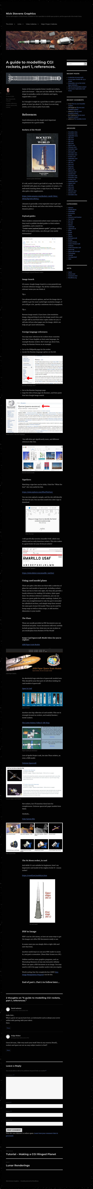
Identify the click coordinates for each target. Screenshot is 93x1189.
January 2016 (72, 193)
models (8, 103)
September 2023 (73, 136)
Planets (70, 236)
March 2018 (71, 151)
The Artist (9, 24)
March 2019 (71, 145)
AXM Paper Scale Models (31, 644)
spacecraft (14, 105)
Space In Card (27, 688)
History (70, 225)
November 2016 (72, 177)
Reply (8, 1028)
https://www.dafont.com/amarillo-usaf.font (38, 573)
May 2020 (71, 139)
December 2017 (72, 153)
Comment (10, 1075)
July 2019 (70, 141)
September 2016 (73, 181)
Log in (70, 272)
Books (70, 215)
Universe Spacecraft (29, 763)
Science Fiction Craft (74, 244)
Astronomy (71, 213)
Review (70, 240)
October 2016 (72, 179)
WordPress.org (72, 278)
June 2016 (71, 187)
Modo (70, 230)
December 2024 (72, 132)
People (70, 232)
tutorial (8, 107)
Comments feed (72, 276)
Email (8, 1111)
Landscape (71, 227)
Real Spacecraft (10, 99)
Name (8, 1102)
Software (70, 246)
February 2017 (72, 172)
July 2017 (70, 162)
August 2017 (71, 160)
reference (14, 103)
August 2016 (71, 183)
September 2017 (72, 158)
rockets (8, 105)
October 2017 (72, 157)
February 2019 (72, 147)
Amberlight (71, 211)
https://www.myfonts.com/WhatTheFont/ (37, 492)
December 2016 (72, 175)
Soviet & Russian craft (74, 247)
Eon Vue (70, 221)
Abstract (70, 208)
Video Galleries (31, 24)
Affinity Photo (72, 209)
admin (8, 94)
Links (19, 24)
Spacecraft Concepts (74, 251)
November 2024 (72, 134)
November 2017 (72, 155)
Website (9, 1120)
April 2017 (71, 168)
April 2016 (71, 189)
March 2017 (71, 170)
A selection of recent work (75, 77)
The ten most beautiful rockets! (77, 87)
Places (70, 234)
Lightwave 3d (72, 228)
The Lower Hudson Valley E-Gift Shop (35, 723)
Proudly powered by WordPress (30, 1181)
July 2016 (70, 185)
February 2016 (72, 191)
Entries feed (71, 274)
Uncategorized (72, 257)
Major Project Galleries (49, 24)
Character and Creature (74, 217)
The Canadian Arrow (80, 119)
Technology (71, 253)
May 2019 (71, 143)
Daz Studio (71, 219)
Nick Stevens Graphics (21, 13)
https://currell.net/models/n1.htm (34, 875)
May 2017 (71, 166)
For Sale (70, 223)
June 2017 (71, 164)
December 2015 (72, 194)
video (69, 259)
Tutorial (8, 101)
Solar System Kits (28, 819)
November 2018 (72, 149)
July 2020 (71, 138)
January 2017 (72, 174)
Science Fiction (72, 242)
